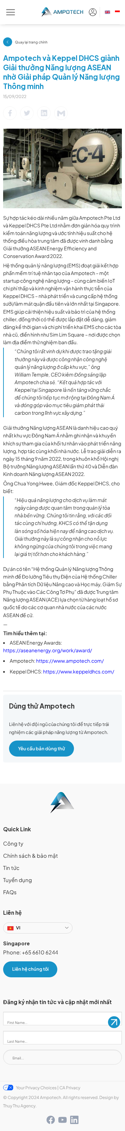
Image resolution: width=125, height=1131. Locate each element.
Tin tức (11, 868)
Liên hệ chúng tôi (30, 969)
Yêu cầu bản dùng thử (41, 748)
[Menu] (10, 12)
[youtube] (62, 1120)
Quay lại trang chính (31, 42)
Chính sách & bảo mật (30, 856)
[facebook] (51, 1120)
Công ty (13, 843)
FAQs (10, 892)
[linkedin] (74, 1120)
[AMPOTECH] (63, 12)
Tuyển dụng (17, 880)
